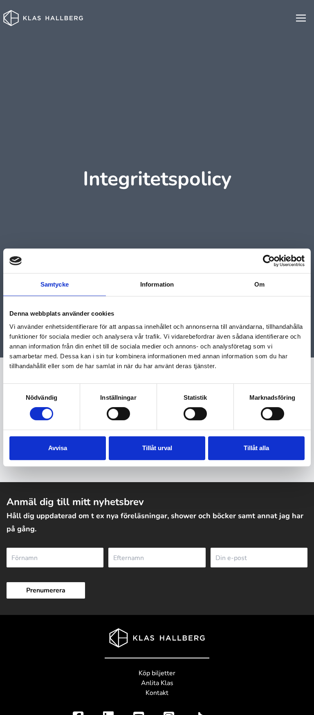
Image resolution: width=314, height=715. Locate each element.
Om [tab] (259, 284)
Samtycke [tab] (54, 284)
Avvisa (57, 447)
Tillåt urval (157, 447)
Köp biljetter (157, 673)
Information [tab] (157, 284)
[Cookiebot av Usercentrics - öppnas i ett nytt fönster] (269, 261)
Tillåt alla (256, 447)
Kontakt (157, 692)
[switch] (118, 413)
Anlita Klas (157, 683)
